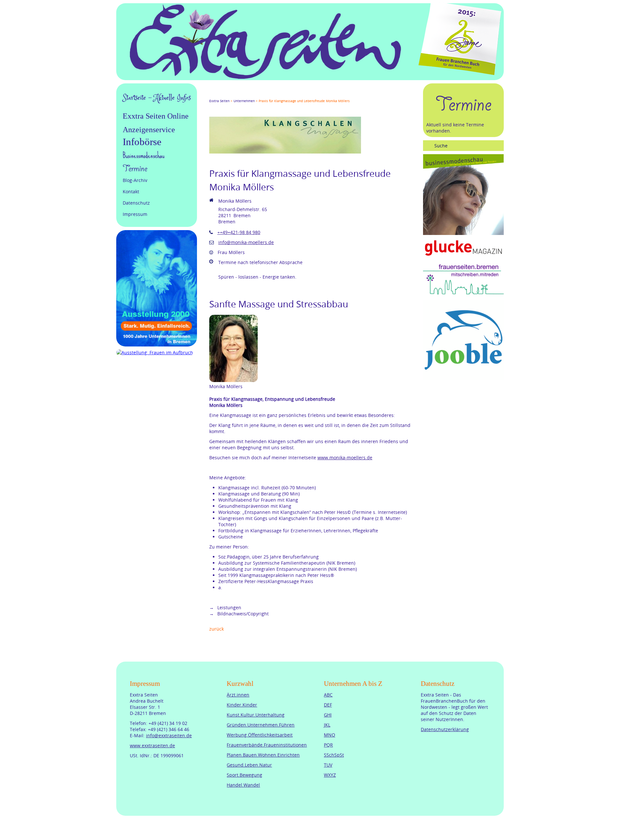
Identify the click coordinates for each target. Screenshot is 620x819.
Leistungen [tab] (228, 607)
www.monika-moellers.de (344, 457)
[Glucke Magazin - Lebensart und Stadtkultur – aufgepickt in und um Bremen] (463, 256)
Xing (242, 95)
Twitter (219, 95)
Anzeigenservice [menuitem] (149, 129)
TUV (328, 765)
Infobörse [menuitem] (142, 141)
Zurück (216, 629)
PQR (328, 745)
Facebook (211, 95)
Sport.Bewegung (244, 775)
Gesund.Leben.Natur (249, 765)
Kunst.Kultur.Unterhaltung (255, 715)
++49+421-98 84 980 (238, 232)
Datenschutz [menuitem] (136, 203)
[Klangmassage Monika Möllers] (233, 380)
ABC (328, 695)
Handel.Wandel (243, 785)
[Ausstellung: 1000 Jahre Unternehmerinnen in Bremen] (156, 345)
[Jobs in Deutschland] (463, 379)
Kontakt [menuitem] (131, 191)
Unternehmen (244, 101)
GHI (328, 715)
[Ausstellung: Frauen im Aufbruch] (154, 352)
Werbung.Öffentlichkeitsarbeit (260, 735)
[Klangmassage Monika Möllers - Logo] (285, 152)
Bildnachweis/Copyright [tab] (242, 614)
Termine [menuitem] (135, 169)
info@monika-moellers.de (246, 242)
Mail (250, 95)
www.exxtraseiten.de (152, 745)
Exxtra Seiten (219, 101)
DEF (328, 705)
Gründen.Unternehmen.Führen (260, 725)
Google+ (227, 95)
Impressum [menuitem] (135, 214)
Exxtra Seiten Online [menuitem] (156, 116)
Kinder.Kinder (242, 705)
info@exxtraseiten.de (169, 735)
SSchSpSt (334, 755)
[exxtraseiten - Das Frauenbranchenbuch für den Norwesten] (265, 77)
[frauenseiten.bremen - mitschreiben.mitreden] (463, 295)
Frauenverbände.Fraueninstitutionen (267, 745)
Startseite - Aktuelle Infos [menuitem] (157, 98)
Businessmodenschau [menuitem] (143, 155)
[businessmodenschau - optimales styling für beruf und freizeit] (463, 233)
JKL (327, 725)
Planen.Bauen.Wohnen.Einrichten (263, 755)
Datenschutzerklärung (445, 729)
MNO (329, 735)
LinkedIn (235, 95)
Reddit (266, 95)
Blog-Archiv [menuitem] (135, 180)
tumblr (258, 95)
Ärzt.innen (238, 695)
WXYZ (330, 775)
